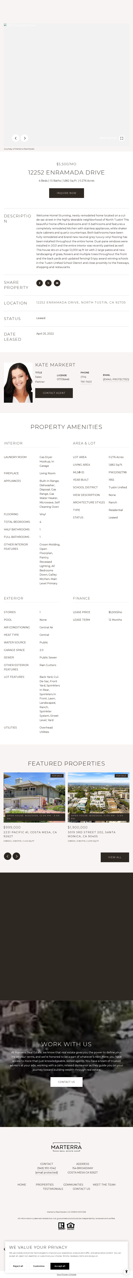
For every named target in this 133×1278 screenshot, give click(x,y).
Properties (45, 1184)
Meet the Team (104, 1184)
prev (15, 138)
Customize (38, 1266)
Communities (73, 1184)
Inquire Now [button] (66, 193)
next (24, 138)
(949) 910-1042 (46, 1168)
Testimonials (53, 1188)
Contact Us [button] (66, 1082)
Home (22, 1184)
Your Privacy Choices (66, 1274)
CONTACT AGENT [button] (54, 393)
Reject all (18, 1266)
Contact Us (81, 1188)
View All (114, 857)
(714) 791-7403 (86, 379)
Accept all (59, 1266)
